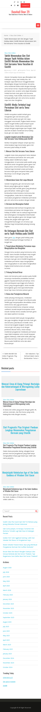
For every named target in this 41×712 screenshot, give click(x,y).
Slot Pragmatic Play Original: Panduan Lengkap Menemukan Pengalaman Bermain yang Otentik (20, 430)
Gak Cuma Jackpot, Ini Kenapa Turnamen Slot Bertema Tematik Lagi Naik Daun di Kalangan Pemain (18, 531)
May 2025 (6, 636)
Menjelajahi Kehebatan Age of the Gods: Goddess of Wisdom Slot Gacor (20, 473)
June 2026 (6, 577)
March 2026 (7, 590)
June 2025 (6, 631)
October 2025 (7, 613)
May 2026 (6, 581)
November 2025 (8, 608)
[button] (38, 25)
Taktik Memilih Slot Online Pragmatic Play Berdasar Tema (9, 356)
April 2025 (6, 640)
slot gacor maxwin (9, 682)
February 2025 (8, 649)
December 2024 (8, 658)
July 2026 (6, 572)
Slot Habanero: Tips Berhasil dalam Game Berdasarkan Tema (31, 356)
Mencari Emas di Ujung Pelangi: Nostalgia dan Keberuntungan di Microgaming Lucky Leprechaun (20, 386)
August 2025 (7, 622)
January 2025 (7, 654)
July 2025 (6, 626)
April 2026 (6, 586)
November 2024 (8, 663)
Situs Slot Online (10, 53)
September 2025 (8, 617)
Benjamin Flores (24, 70)
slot (14, 238)
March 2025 (7, 645)
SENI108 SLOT (8, 678)
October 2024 (7, 667)
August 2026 (7, 568)
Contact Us (25, 5)
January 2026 (7, 599)
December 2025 (8, 604)
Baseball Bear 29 (20, 12)
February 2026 (8, 595)
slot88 (5, 686)
